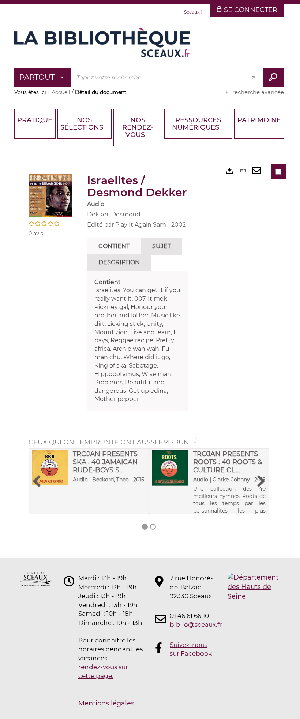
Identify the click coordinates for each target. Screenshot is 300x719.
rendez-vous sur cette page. (103, 671)
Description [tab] (119, 262)
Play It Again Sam (140, 224)
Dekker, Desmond (113, 214)
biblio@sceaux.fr (192, 624)
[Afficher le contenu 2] (153, 527)
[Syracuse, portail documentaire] (102, 42)
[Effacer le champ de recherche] (254, 77)
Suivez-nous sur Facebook (191, 649)
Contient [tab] (114, 246)
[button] (50, 195)
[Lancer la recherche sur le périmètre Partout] (273, 77)
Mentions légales (106, 703)
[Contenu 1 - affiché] (145, 527)
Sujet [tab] (161, 246)
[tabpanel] (137, 341)
